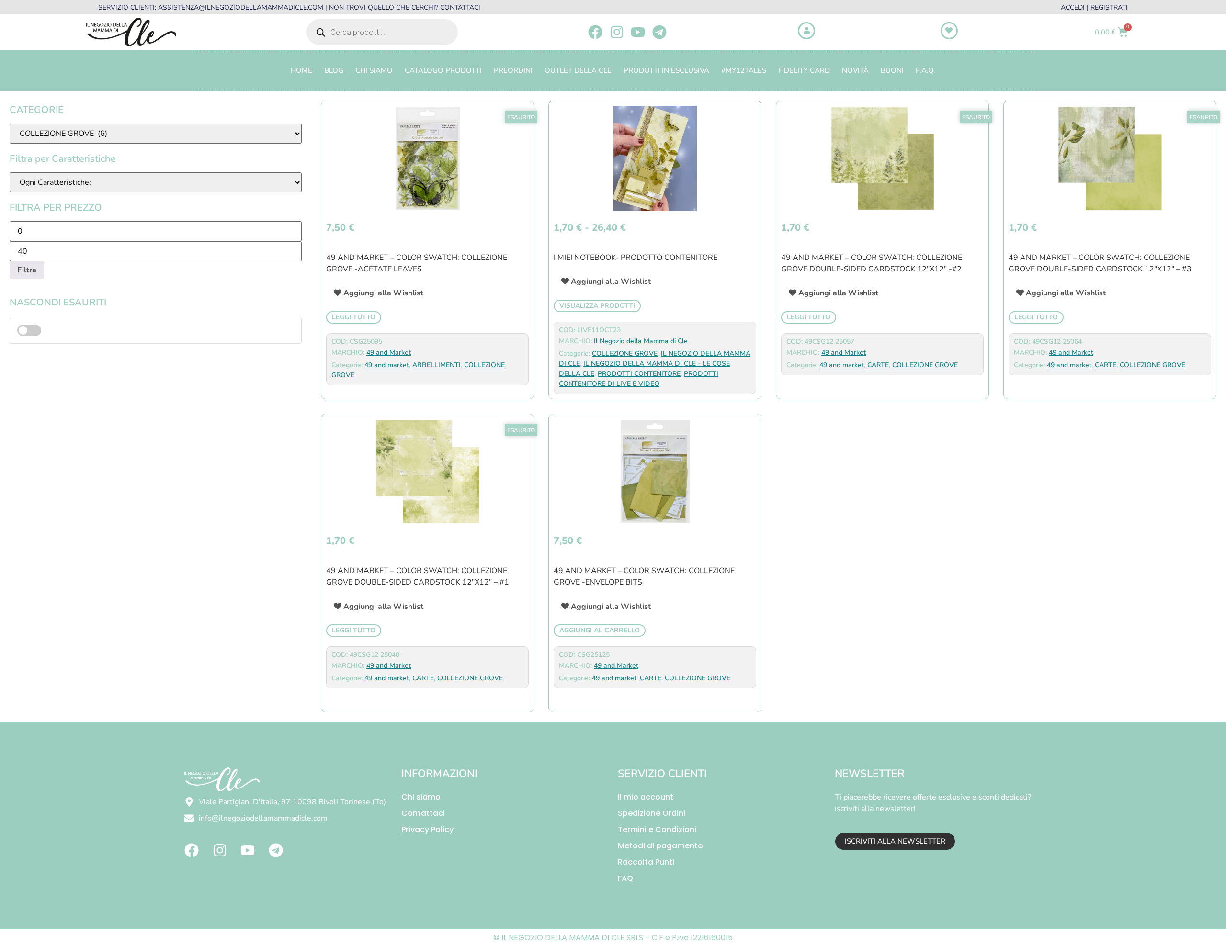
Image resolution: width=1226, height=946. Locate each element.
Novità (855, 70)
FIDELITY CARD (804, 70)
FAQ (625, 878)
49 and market (386, 365)
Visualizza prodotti (597, 305)
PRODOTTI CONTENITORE (639, 373)
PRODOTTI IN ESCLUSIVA (666, 70)
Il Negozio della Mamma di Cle (641, 341)
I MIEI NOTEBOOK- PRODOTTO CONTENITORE (635, 257)
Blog (333, 70)
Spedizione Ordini (651, 813)
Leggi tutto (353, 317)
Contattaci (423, 813)
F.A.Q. (925, 70)
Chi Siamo (374, 70)
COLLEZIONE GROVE (625, 353)
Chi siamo (421, 796)
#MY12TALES (743, 70)
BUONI (892, 70)
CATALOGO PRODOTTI (443, 70)
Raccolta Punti (646, 861)
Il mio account (645, 796)
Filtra (26, 270)
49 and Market (388, 352)
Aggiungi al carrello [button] (599, 630)
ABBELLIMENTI (436, 365)
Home (301, 70)
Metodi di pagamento (660, 845)
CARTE (878, 365)
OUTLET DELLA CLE (578, 70)
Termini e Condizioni (657, 829)
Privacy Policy (427, 829)
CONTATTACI (460, 7)
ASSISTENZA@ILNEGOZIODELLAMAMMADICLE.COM (240, 7)
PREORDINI (513, 70)
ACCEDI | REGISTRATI (1094, 7)
